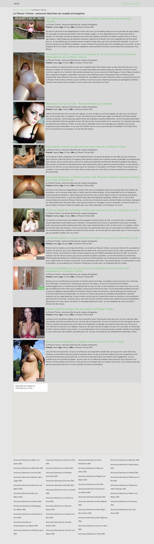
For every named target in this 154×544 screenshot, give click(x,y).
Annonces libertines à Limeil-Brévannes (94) (90, 462)
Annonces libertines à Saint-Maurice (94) (93, 519)
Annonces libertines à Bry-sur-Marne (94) (26, 495)
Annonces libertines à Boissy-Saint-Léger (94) (28, 479)
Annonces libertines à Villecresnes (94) (124, 466)
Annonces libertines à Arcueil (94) (27, 473)
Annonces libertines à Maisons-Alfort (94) (91, 470)
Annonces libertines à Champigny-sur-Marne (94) (27, 508)
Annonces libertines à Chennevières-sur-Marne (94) (26, 524)
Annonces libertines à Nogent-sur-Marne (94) (92, 478)
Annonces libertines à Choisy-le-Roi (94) (60, 462)
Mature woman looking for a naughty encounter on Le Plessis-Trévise (85, 341)
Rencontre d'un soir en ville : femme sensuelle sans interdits (79, 103)
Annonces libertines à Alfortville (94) (28, 468)
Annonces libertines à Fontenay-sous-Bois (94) (59, 474)
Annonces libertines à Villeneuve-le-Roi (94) (125, 479)
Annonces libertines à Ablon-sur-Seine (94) (27, 462)
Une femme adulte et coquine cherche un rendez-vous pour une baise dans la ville (92, 238)
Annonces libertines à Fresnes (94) (60, 481)
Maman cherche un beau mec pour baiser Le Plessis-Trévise (79, 309)
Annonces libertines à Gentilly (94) (60, 485)
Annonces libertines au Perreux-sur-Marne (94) (60, 532)
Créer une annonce (131, 3)
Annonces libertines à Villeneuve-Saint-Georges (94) (124, 487)
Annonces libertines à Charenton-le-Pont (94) (28, 516)
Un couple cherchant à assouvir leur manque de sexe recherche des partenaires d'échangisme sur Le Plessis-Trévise (91, 55)
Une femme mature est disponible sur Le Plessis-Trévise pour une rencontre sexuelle (88, 20)
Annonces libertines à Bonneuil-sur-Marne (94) (28, 487)
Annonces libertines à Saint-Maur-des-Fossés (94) (92, 511)
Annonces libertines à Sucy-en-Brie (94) (92, 527)
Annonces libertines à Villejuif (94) (124, 473)
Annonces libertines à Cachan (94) (27, 501)
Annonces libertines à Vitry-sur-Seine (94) (123, 511)
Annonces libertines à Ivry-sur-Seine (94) (61, 491)
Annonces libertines (21, 10)
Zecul (16, 3)
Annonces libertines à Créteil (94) (59, 468)
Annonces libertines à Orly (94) (90, 484)
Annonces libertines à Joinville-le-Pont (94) (60, 499)
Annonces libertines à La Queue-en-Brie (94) (60, 516)
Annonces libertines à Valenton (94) (125, 460)
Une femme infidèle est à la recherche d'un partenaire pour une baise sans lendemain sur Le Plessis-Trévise (87, 270)
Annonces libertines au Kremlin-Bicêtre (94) (59, 524)
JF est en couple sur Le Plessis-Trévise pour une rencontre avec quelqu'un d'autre (92, 210)
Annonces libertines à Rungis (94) (92, 497)
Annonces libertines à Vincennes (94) (124, 503)
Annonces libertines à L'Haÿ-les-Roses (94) (59, 508)
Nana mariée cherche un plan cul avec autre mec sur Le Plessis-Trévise (86, 146)
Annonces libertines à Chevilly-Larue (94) (28, 532)
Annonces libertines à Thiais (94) (91, 534)
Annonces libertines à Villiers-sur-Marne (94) (124, 495)
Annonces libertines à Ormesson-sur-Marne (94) (91, 490)
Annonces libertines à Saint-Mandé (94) (92, 503)
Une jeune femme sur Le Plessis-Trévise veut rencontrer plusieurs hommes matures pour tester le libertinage (92, 178)
